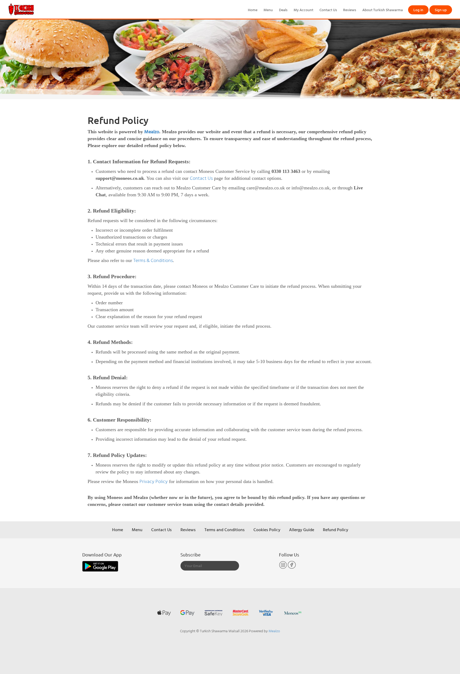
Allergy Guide (301, 529)
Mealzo (151, 131)
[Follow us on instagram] (283, 567)
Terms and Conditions (224, 529)
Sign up (441, 10)
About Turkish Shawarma (382, 10)
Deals (283, 10)
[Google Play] (100, 566)
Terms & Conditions (153, 260)
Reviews (349, 10)
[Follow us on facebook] (292, 567)
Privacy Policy (153, 481)
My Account (303, 10)
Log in (418, 10)
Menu (268, 10)
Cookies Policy (266, 529)
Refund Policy (335, 529)
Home (252, 10)
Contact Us (328, 10)
